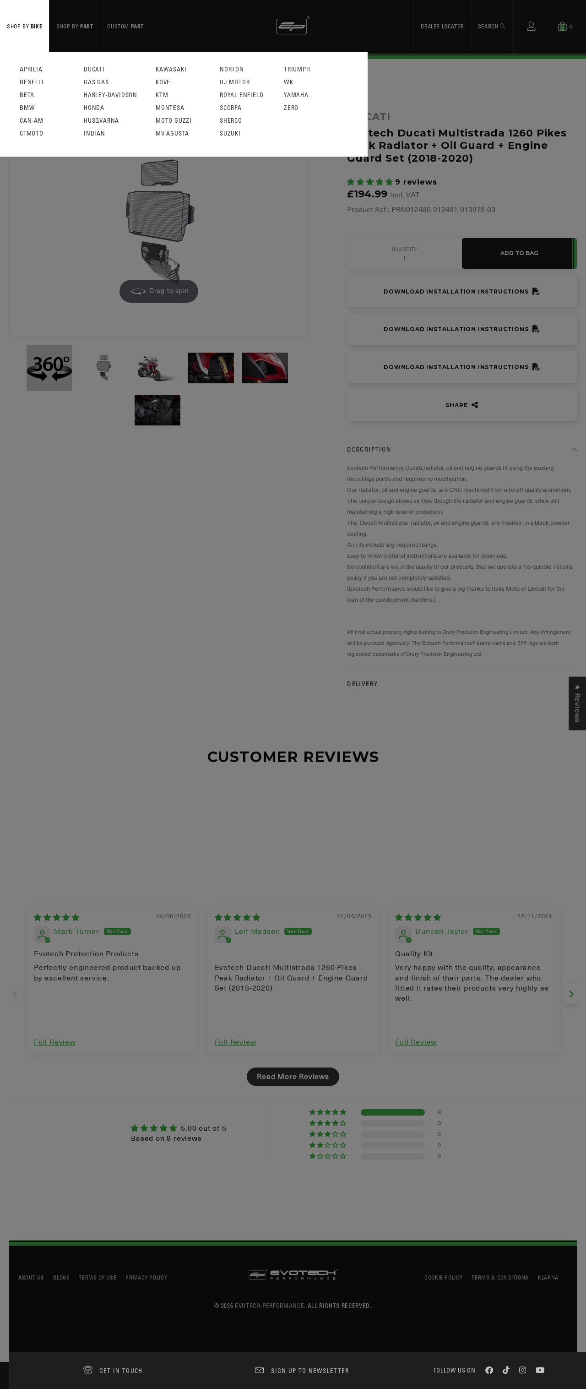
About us (31, 1277)
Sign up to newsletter (310, 1370)
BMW (27, 107)
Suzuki (230, 133)
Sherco (231, 120)
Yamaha (296, 95)
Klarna (548, 1277)
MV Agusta (172, 133)
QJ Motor (235, 82)
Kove (163, 82)
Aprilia (31, 69)
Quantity (405, 249)
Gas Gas (96, 82)
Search (489, 26)
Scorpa (231, 107)
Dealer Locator (442, 26)
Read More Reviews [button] (293, 1076)
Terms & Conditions (500, 1277)
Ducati (94, 69)
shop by (24, 26)
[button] (371, 182)
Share (457, 405)
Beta (27, 95)
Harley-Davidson (110, 95)
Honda (94, 107)
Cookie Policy (443, 1277)
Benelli (32, 82)
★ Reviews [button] (577, 703)
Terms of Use (97, 1277)
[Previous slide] (14, 994)
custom (125, 26)
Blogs (61, 1277)
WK (288, 82)
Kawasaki (171, 69)
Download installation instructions (457, 291)
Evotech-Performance (269, 1305)
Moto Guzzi (174, 120)
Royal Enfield (241, 95)
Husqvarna (101, 120)
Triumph (297, 69)
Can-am (31, 120)
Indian (94, 133)
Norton (232, 69)
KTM (162, 95)
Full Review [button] (55, 1042)
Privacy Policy (146, 1277)
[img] (57, 917)
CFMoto (31, 133)
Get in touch (121, 1370)
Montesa (170, 107)
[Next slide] (571, 994)
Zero (291, 107)
